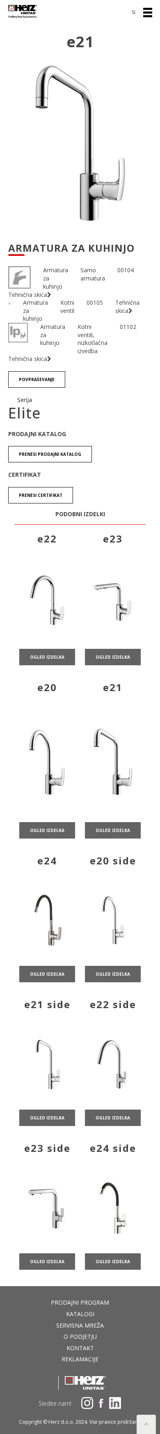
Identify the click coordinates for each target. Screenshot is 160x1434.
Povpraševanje (37, 379)
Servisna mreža (80, 1325)
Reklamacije (80, 1359)
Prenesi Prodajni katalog (50, 454)
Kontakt (80, 1348)
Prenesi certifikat (40, 495)
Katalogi (80, 1314)
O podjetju (80, 1336)
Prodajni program (80, 1302)
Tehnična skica (27, 295)
